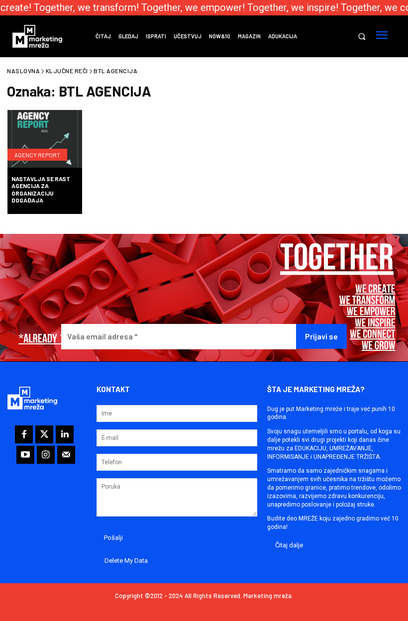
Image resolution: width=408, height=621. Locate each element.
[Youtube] (25, 455)
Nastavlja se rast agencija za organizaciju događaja (40, 189)
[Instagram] (46, 455)
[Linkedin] (65, 434)
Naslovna (23, 70)
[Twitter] (44, 434)
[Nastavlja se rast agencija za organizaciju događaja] (44, 140)
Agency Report (37, 154)
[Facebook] (24, 434)
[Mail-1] (66, 455)
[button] (361, 36)
